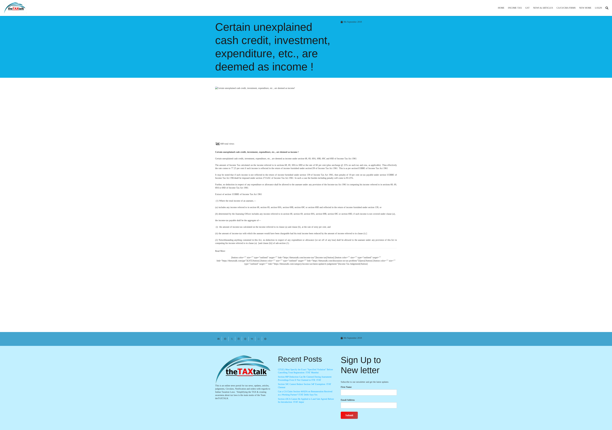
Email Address (348, 400)
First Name (346, 387)
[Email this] (218, 339)
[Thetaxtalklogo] (15, 8)
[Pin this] (245, 339)
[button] (523, 8)
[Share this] (225, 339)
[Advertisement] (353, 115)
